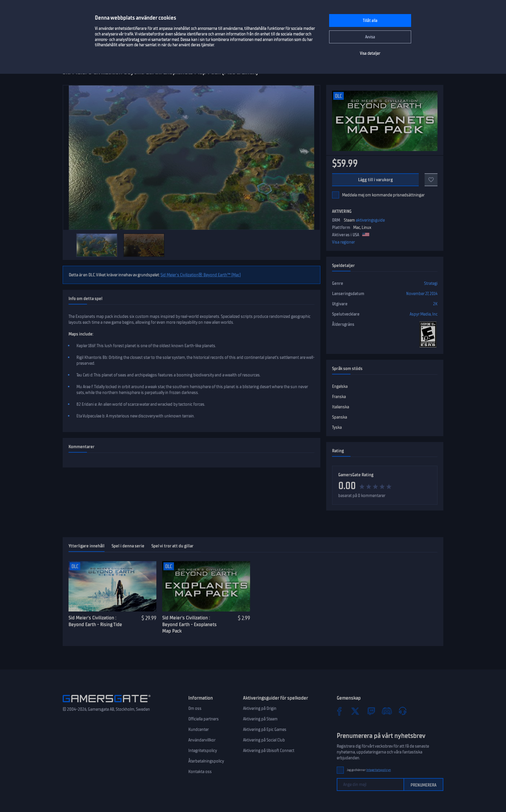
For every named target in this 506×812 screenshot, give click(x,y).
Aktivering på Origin (259, 708)
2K (435, 304)
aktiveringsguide (370, 220)
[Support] (403, 711)
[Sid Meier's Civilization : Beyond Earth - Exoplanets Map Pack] (206, 586)
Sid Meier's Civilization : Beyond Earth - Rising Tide (95, 621)
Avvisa (370, 37)
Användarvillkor (202, 740)
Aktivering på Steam (260, 719)
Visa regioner (343, 242)
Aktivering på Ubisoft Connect (268, 750)
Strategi (430, 283)
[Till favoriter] (431, 179)
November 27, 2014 (421, 294)
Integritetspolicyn (378, 770)
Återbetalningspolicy (206, 761)
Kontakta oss (200, 772)
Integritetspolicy (202, 750)
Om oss (194, 708)
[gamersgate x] (355, 711)
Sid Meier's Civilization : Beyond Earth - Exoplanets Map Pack (189, 624)
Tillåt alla (370, 20)
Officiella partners (203, 719)
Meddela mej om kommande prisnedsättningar (383, 195)
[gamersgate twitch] (371, 711)
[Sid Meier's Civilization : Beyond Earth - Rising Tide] (112, 586)
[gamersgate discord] (387, 711)
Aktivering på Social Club (264, 740)
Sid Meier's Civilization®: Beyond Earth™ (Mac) (200, 275)
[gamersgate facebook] (339, 711)
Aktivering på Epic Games (264, 729)
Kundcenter (198, 729)
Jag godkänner (369, 770)
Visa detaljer (370, 53)
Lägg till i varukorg (375, 180)
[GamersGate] (107, 703)
